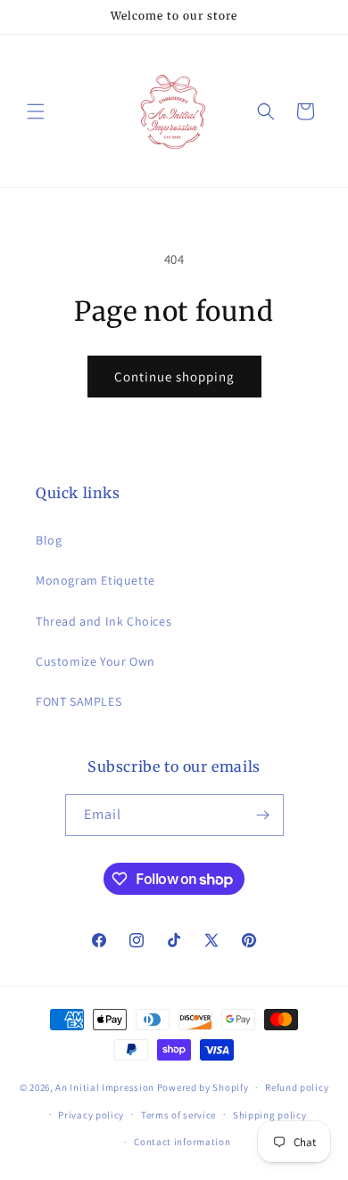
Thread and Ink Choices (103, 621)
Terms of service (178, 1115)
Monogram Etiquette (95, 580)
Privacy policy (91, 1115)
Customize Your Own (95, 661)
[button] (35, 111)
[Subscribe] (263, 815)
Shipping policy (270, 1115)
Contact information (182, 1141)
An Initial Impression (104, 1087)
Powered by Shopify (203, 1087)
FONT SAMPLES (78, 701)
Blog (49, 540)
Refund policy (296, 1087)
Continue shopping (174, 376)
